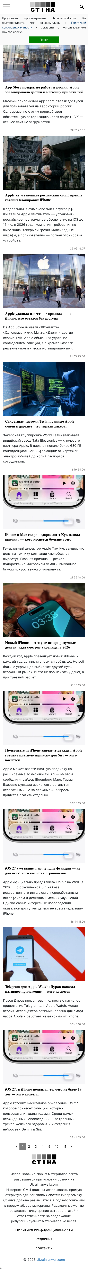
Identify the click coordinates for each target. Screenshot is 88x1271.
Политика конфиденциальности (44, 1230)
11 (64, 1146)
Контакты (44, 1248)
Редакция (44, 1239)
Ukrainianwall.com (51, 1259)
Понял (44, 39)
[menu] (6, 7)
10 (57, 1146)
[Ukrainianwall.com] (42, 7)
